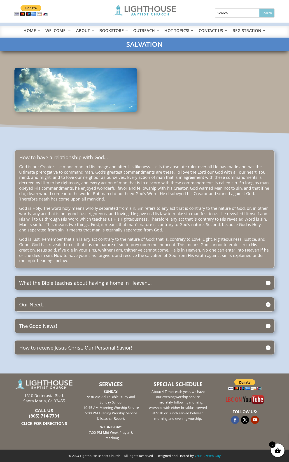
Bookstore (111, 31)
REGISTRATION (247, 31)
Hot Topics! (176, 31)
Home (29, 31)
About (83, 31)
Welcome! (56, 31)
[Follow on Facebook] (235, 420)
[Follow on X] (245, 420)
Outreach (144, 31)
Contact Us (211, 31)
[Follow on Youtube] (255, 420)
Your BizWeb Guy (208, 456)
